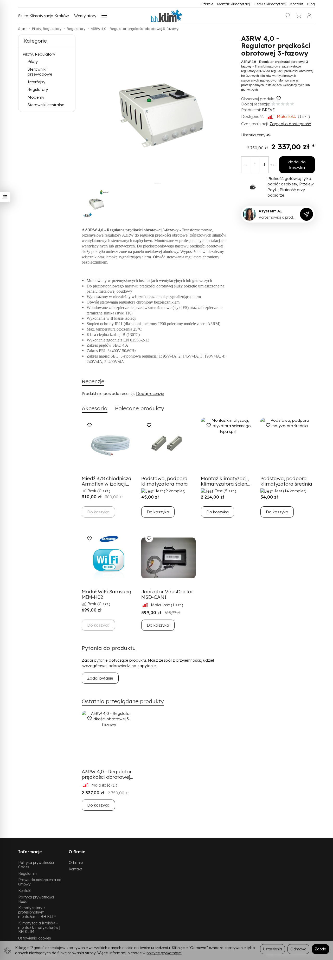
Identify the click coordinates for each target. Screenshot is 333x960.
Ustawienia (272, 949)
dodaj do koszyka (297, 164)
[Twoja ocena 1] (273, 104)
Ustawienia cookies (34, 938)
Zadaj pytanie (100, 678)
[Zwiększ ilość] (245, 164)
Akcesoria (94, 408)
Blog (311, 4)
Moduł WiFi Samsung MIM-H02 (106, 594)
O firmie (206, 4)
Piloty (33, 61)
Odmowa (298, 949)
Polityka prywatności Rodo (36, 899)
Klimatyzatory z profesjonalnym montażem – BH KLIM (37, 912)
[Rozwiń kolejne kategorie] (104, 16)
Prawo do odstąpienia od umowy (39, 881)
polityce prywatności (164, 953)
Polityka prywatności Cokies (36, 864)
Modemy (36, 97)
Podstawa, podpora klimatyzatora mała (164, 481)
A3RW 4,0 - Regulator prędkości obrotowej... (107, 774)
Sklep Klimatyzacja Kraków (43, 15)
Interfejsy (36, 81)
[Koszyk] (298, 16)
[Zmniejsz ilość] (264, 164)
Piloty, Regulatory (39, 54)
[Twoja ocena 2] (278, 104)
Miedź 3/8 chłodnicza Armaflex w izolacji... (106, 481)
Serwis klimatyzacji (270, 4)
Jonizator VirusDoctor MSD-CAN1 (167, 594)
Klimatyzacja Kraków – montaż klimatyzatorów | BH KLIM (39, 927)
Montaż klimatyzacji (234, 4)
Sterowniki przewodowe (40, 72)
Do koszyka (158, 511)
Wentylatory (85, 15)
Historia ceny (253, 134)
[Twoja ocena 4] (287, 104)
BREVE (268, 109)
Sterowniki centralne (46, 104)
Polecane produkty (139, 408)
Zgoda (320, 949)
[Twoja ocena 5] (292, 104)
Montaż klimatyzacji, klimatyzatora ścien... (225, 481)
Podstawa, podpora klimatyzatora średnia (286, 481)
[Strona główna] (166, 16)
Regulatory (38, 89)
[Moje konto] (309, 16)
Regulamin (27, 873)
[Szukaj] (288, 16)
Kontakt (296, 4)
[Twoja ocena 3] (282, 104)
